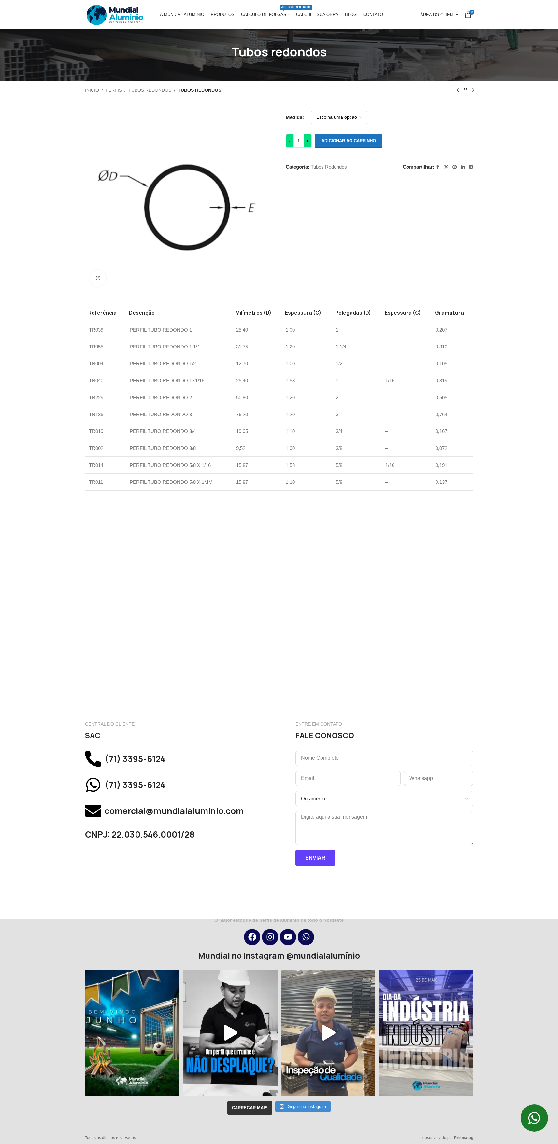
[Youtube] (288, 937)
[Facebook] (252, 937)
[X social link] (446, 167)
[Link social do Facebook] (438, 167)
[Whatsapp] (306, 937)
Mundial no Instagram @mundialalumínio (279, 955)
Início (92, 90)
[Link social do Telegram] (471, 167)
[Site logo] (114, 14)
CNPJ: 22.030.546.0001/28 (140, 834)
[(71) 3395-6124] (93, 759)
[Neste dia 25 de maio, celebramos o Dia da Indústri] (426, 1033)
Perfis (114, 90)
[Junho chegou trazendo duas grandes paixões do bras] (132, 1033)
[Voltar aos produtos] (465, 90)
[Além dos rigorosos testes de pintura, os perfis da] (230, 1033)
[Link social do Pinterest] (455, 167)
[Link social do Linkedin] (463, 167)
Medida (294, 117)
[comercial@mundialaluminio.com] (93, 811)
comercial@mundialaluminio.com (174, 811)
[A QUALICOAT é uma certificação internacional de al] (328, 1033)
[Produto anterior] (458, 90)
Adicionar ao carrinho (349, 140)
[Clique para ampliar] (98, 278)
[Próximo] (473, 90)
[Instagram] (270, 937)
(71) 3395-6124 (135, 759)
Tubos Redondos (149, 90)
